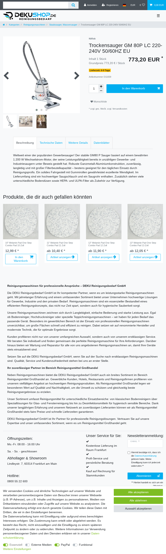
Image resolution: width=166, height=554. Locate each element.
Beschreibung (25, 142)
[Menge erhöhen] (101, 86)
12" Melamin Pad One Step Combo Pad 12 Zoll (101, 244)
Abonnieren (143, 475)
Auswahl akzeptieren (138, 508)
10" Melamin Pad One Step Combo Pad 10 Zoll (18, 244)
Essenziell (16, 544)
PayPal (65, 544)
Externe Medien (41, 544)
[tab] (25, 143)
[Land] (124, 5)
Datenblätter (102, 142)
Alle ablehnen (138, 500)
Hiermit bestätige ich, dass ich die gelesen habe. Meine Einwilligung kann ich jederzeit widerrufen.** (146, 459)
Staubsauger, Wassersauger (63, 24)
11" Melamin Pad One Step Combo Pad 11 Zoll (60, 244)
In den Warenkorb (133, 88)
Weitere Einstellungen (17, 549)
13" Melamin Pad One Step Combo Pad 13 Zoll (143, 244)
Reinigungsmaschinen (34, 24)
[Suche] (73, 5)
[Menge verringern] (101, 91)
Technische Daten (51, 142)
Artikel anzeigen (60, 257)
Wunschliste (100, 101)
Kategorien (13, 24)
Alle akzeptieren (138, 492)
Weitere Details (78, 142)
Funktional (85, 544)
